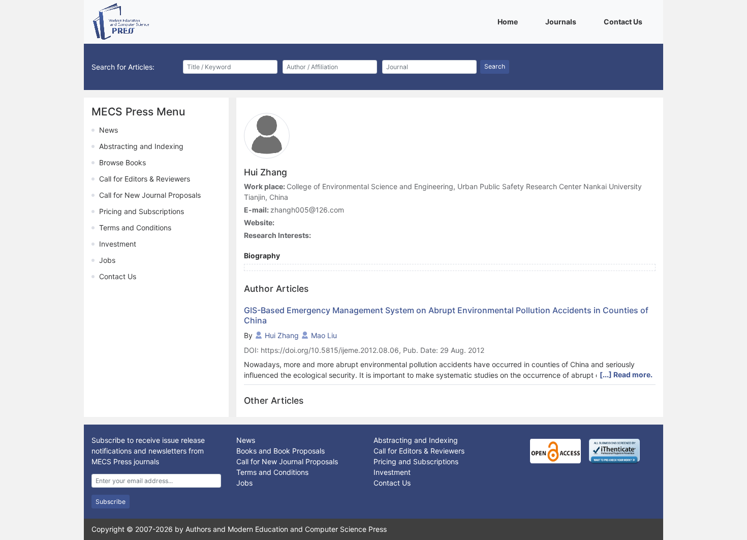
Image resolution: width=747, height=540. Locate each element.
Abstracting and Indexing (141, 146)
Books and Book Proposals (280, 450)
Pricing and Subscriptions (141, 211)
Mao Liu (324, 335)
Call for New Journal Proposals (150, 195)
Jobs (107, 260)
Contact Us (625, 21)
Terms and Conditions (135, 227)
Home (509, 21)
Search (494, 66)
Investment (117, 243)
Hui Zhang (282, 335)
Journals (562, 21)
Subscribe (111, 501)
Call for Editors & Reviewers (144, 178)
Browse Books (122, 162)
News (108, 130)
